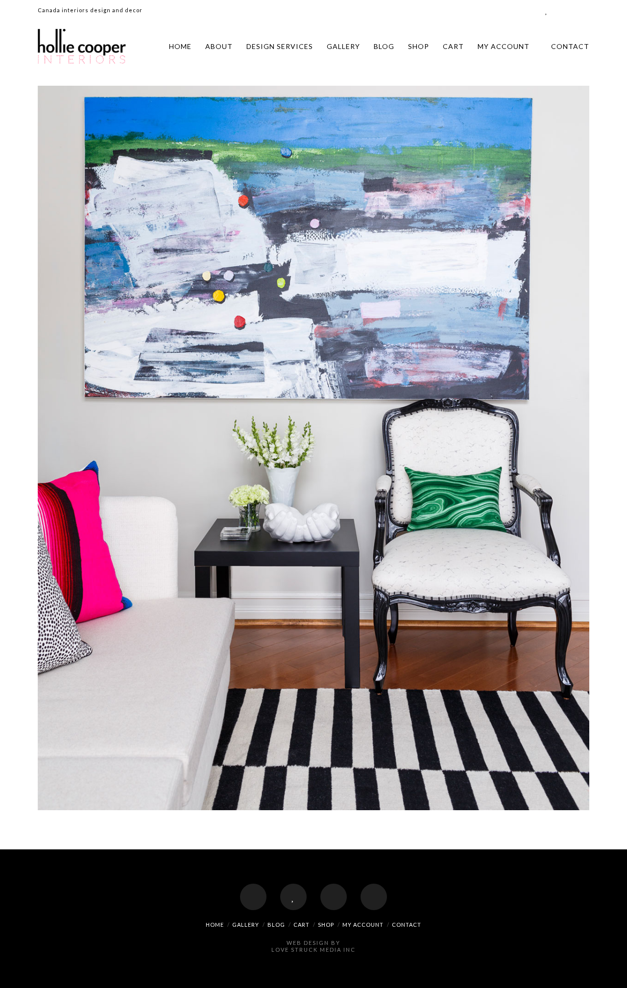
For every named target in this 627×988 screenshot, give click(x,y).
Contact (570, 46)
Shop (418, 46)
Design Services (279, 46)
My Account (504, 46)
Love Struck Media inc (313, 949)
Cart (453, 46)
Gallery (343, 46)
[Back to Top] (613, 974)
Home (180, 46)
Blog (384, 46)
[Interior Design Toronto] (82, 46)
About (219, 46)
